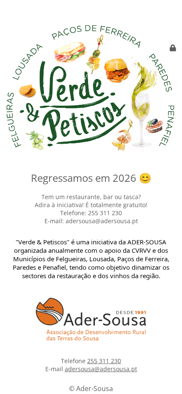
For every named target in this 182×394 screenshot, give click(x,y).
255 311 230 (104, 361)
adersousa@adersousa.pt (101, 369)
